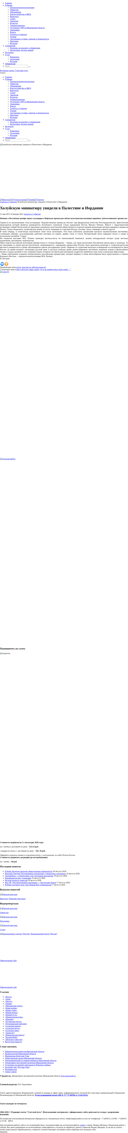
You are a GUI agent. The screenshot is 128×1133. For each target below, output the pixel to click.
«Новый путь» (11, 1015)
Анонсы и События (8, 202)
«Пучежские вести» (13, 1021)
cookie (82, 1125)
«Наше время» (11, 1008)
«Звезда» (8, 1001)
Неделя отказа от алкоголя (16, 880)
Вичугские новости (13, 1042)
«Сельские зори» (12, 1030)
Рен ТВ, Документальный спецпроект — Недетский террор (30, 883)
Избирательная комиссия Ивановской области (24, 1051)
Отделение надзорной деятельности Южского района (28, 1065)
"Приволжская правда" (15, 1035)
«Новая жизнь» (11, 1013)
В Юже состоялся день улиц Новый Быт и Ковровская (28, 885)
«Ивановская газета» (14, 1006)
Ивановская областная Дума (17, 1056)
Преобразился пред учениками (18, 878)
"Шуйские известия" (14, 1039)
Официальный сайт (8, 960)
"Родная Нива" (11, 1037)
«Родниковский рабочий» (16, 1024)
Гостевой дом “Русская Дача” (17, 1067)
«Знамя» (8, 1004)
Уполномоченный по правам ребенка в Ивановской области (30, 1060)
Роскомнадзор (11, 1069)
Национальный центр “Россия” (43, 934)
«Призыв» (9, 1019)
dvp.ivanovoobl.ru (68, 1076)
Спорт (2, 930)
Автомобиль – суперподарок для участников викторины (29, 876)
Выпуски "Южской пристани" (13, 899)
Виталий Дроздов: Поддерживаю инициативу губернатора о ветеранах (35, 874)
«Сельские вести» (12, 1028)
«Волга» (8, 997)
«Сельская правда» (13, 1026)
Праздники (5, 921)
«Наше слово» (11, 1010)
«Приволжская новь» (14, 1017)
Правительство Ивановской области (20, 1054)
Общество (4, 913)
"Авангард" (10, 1033)
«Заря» (8, 999)
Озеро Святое (11, 1072)
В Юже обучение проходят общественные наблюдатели (28, 871)
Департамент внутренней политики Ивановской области (29, 1063)
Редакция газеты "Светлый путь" (14, 70)
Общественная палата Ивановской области (23, 1058)
